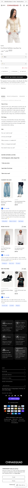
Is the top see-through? (6, 136)
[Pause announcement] (2, 1)
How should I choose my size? (8, 147)
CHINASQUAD (12, 417)
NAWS (2, 45)
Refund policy (15, 419)
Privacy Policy (17, 473)
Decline (13, 480)
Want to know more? (6, 173)
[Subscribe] (25, 385)
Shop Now (19, 1)
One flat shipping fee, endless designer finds (10, 158)
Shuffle (24, 179)
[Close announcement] (26, 1)
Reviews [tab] (3, 96)
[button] (20, 5)
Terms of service (7, 420)
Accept (13, 477)
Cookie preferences (14, 422)
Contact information (21, 420)
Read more (3, 88)
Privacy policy (21, 419)
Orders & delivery (6, 176)
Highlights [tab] (22, 96)
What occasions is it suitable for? (8, 140)
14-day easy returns (6, 163)
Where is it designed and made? (8, 144)
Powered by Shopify (7, 419)
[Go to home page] (13, 5)
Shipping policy (14, 420)
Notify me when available (14, 77)
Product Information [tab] (12, 96)
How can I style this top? (6, 133)
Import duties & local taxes (7, 168)
